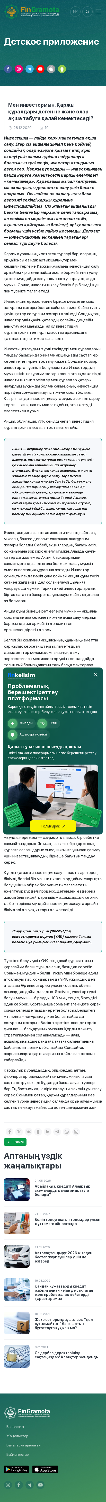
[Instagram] (76, 1132)
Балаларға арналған (23, 1445)
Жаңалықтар (17, 1436)
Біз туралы (15, 1426)
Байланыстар (17, 1454)
